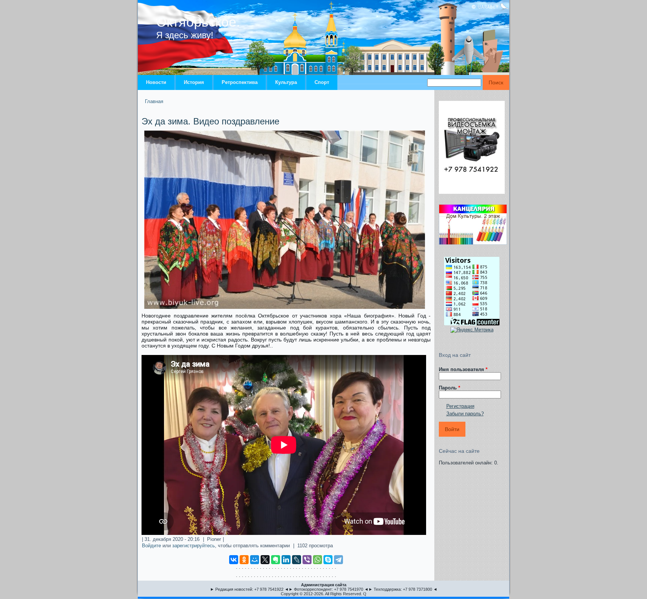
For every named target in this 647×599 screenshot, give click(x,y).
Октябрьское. (198, 22)
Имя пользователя (463, 369)
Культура (286, 82)
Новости (156, 82)
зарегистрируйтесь (193, 545)
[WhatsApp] (317, 559)
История (194, 82)
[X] (265, 559)
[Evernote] (275, 559)
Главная (154, 101)
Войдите (151, 545)
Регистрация (460, 406)
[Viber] (307, 559)
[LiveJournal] (296, 559)
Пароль (449, 388)
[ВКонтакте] (233, 559)
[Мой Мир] (254, 559)
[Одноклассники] (244, 559)
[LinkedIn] (286, 559)
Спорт (322, 82)
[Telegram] (338, 559)
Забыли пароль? (465, 413)
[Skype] (328, 559)
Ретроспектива (240, 82)
